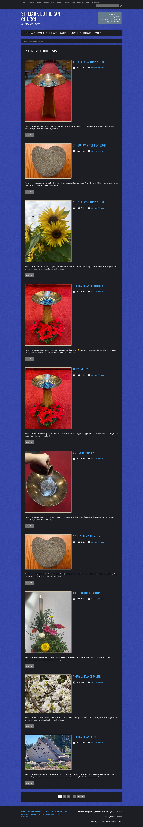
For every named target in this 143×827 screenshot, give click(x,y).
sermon (41, 41)
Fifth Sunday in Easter (86, 593)
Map (52, 3)
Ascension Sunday (83, 452)
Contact (67, 3)
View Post (29, 135)
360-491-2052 (117, 812)
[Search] (121, 6)
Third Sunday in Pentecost (89, 285)
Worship (101, 68)
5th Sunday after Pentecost (89, 202)
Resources (80, 3)
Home (24, 3)
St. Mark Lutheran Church (40, 16)
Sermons (94, 68)
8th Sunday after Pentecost (89, 62)
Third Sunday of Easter (87, 676)
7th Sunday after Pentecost (89, 145)
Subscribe (95, 3)
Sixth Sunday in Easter (86, 536)
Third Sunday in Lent (85, 736)
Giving (88, 3)
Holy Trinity (80, 369)
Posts (73, 3)
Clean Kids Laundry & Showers (38, 3)
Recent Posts (33, 41)
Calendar (59, 3)
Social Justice (57, 811)
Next (80, 797)
